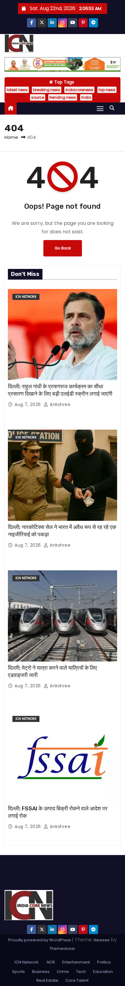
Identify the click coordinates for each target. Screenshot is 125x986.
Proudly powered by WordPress (40, 940)
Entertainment (76, 962)
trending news (62, 97)
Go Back (63, 248)
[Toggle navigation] (100, 108)
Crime (63, 971)
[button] (113, 108)
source (37, 97)
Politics (104, 962)
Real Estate (47, 980)
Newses (102, 940)
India (86, 97)
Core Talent (77, 980)
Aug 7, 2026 (28, 404)
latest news (17, 89)
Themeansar (62, 948)
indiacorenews (79, 89)
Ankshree (59, 404)
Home (11, 137)
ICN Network (25, 296)
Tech (81, 971)
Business (40, 971)
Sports (18, 971)
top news (107, 89)
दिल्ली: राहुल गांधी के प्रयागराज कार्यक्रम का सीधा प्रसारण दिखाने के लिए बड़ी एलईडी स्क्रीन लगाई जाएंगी (60, 390)
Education (103, 971)
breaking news (46, 89)
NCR (50, 962)
